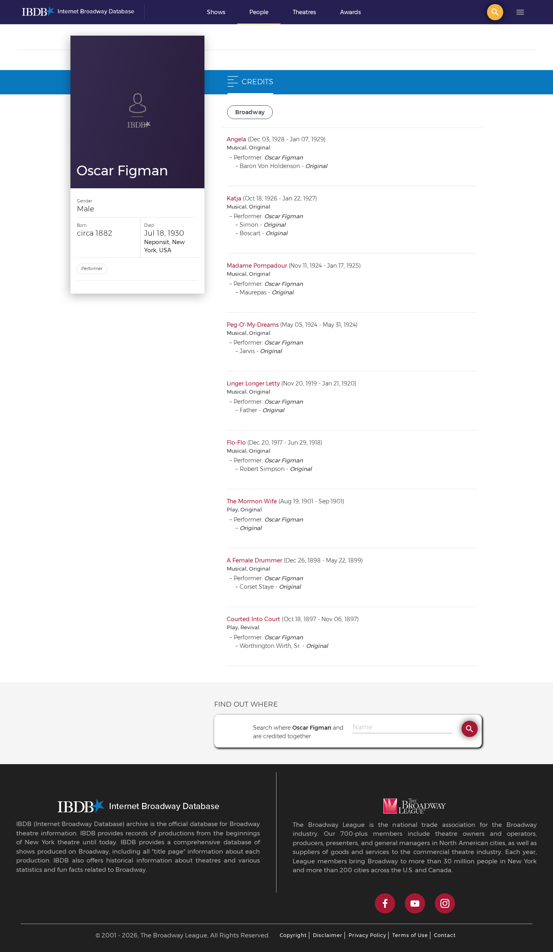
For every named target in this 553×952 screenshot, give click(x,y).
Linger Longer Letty (253, 383)
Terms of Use (410, 935)
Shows (216, 12)
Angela (236, 139)
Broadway (250, 112)
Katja (234, 198)
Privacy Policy (367, 935)
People (258, 12)
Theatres (304, 12)
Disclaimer (327, 935)
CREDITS (257, 81)
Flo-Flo (236, 442)
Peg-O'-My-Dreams (253, 324)
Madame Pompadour (257, 265)
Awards (350, 12)
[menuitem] (216, 12)
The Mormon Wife (252, 501)
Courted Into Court (253, 619)
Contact (445, 935)
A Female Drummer (254, 560)
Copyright (293, 935)
